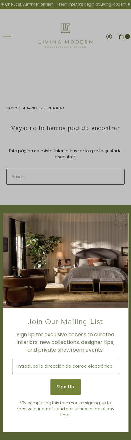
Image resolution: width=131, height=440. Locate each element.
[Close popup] (121, 220)
